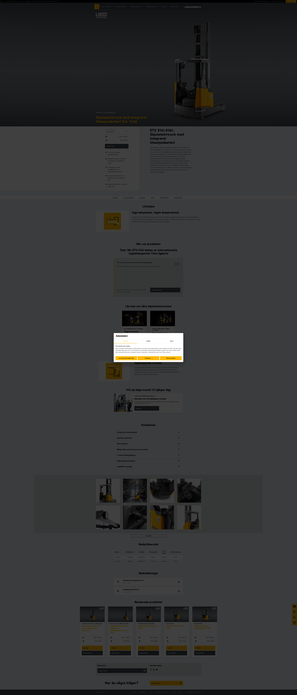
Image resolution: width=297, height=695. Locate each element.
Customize (148, 358)
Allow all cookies (170, 358)
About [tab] (171, 341)
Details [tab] (148, 341)
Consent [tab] (125, 341)
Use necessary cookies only (126, 358)
